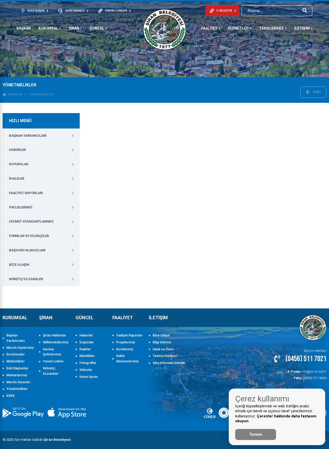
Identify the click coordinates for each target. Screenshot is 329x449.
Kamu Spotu (88, 377)
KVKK (10, 396)
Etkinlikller (87, 356)
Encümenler (15, 354)
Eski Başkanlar (17, 368)
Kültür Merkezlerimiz (127, 358)
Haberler (17, 150)
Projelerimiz (21, 207)
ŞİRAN (74, 28)
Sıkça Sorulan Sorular (169, 363)
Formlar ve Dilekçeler (29, 236)
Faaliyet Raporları (26, 193)
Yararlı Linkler (53, 361)
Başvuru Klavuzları (27, 250)
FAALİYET (209, 28)
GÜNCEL (97, 28)
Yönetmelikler (41, 94)
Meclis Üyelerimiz (20, 348)
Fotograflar (87, 363)
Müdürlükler (15, 361)
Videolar (85, 370)
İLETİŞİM (302, 28)
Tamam (255, 434)
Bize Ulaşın (19, 265)
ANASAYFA (14, 94)
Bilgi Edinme (162, 342)
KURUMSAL (48, 28)
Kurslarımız (124, 349)
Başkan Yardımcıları (28, 136)
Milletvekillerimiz (56, 342)
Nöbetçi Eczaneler (26, 279)
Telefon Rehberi (165, 356)
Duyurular (18, 164)
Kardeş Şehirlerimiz (52, 351)
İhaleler (16, 178)
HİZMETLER (238, 28)
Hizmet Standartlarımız (31, 221)
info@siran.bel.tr (307, 371)
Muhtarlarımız (16, 375)
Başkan (23, 28)
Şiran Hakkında (54, 335)
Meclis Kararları (18, 382)
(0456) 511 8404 (310, 378)
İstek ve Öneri (163, 349)
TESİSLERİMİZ (271, 28)
